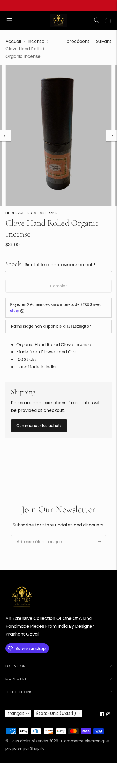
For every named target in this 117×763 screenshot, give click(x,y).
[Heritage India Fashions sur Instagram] (108, 715)
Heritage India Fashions (31, 212)
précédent (78, 41)
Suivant (104, 41)
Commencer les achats (39, 425)
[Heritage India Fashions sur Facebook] (102, 715)
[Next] (111, 135)
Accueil (13, 41)
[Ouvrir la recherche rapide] (97, 20)
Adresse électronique (36, 535)
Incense (35, 41)
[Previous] (5, 135)
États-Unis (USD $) (56, 713)
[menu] (9, 20)
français (16, 713)
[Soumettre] (100, 542)
